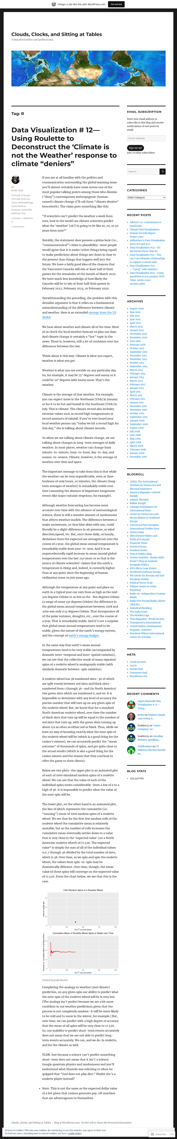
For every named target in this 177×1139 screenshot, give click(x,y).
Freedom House (138, 550)
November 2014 (138, 359)
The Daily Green (138, 611)
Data (14, 202)
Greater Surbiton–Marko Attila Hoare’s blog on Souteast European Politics (147, 561)
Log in (133, 665)
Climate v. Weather (22, 218)
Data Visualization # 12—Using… (149, 705)
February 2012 (137, 384)
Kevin (141, 714)
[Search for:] (143, 171)
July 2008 (135, 431)
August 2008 (137, 427)
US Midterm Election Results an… (152, 750)
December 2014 (138, 355)
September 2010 (138, 417)
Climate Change (20, 195)
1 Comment (17, 226)
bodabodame (145, 746)
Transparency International (145, 622)
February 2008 (138, 449)
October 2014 (137, 362)
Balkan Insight (138, 503)
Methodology (25, 202)
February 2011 (137, 399)
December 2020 (138, 333)
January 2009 (137, 420)
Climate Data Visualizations (145, 229)
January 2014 (137, 377)
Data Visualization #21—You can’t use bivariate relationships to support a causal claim (147, 258)
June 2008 (135, 435)
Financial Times (138, 543)
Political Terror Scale (141, 582)
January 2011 (137, 402)
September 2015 (138, 352)
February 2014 (137, 373)
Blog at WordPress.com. (67, 1122)
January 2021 (137, 330)
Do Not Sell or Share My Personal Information (106, 1122)
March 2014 (136, 370)
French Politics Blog (141, 553)
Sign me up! (135, 148)
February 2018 (137, 344)
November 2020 (138, 337)
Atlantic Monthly (139, 499)
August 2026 (137, 308)
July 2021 (135, 315)
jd (12, 186)
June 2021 (135, 319)
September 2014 (138, 366)
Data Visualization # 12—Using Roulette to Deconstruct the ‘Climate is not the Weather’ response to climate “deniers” (64, 147)
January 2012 (137, 388)
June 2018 (135, 341)
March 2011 (136, 395)
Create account (138, 661)
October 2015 (137, 348)
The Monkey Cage (139, 615)
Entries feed (136, 669)
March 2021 (136, 326)
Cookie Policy (75, 1133)
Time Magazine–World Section (147, 619)
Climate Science (20, 198)
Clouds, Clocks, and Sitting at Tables (56, 34)
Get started (116, 4)
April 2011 (135, 391)
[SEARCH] (163, 172)
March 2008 (136, 446)
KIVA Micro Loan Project (143, 568)
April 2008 (135, 442)
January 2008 (137, 453)
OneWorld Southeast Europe (145, 572)
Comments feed (138, 672)
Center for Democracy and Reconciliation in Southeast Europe (145, 518)
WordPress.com (138, 676)
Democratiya (137, 532)
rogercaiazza (145, 701)
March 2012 (136, 380)
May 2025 (135, 312)
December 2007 (138, 456)
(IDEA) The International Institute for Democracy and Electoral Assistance (145, 485)
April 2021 (135, 323)
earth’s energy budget (83, 635)
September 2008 (139, 424)
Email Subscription (144, 111)
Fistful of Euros (138, 546)
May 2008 (135, 438)
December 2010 (138, 406)
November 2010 (138, 409)
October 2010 (137, 413)
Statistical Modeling (141, 608)
